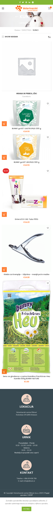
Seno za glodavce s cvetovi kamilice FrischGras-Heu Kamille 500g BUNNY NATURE (26, 377)
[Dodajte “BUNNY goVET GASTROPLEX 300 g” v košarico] (4, 123)
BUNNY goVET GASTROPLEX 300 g (26, 128)
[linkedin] (29, 2)
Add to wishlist (48, 103)
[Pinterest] (26, 2)
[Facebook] (20, 2)
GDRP (30, 495)
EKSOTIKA (26, 30)
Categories (25, 23)
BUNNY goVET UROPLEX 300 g (26, 162)
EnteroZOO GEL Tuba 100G (26, 219)
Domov (17, 30)
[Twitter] (23, 2)
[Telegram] (33, 2)
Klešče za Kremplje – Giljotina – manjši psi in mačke (26, 274)
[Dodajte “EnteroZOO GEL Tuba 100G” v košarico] (4, 214)
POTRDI (26, 509)
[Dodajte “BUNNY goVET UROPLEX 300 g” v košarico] (4, 157)
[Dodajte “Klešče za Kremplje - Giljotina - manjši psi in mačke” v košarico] (4, 269)
